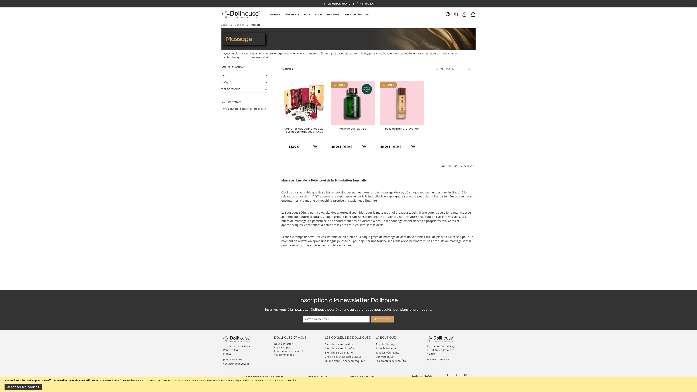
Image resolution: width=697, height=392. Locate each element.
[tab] (319, 14)
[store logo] (240, 14)
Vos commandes (284, 354)
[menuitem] (276, 14)
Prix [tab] (223, 75)
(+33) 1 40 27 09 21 (234, 359)
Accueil (225, 24)
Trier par (438, 68)
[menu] (319, 14)
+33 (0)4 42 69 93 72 (439, 359)
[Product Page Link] (304, 123)
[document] (349, 384)
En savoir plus (288, 380)
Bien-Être (239, 24)
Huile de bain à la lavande (402, 128)
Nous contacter (283, 344)
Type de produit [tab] (230, 89)
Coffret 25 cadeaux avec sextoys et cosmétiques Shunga (304, 130)
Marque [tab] (226, 82)
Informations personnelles (290, 351)
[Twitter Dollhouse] (456, 375)
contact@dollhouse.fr (236, 363)
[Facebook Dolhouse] (447, 375)
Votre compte (282, 347)
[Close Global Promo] (692, 3)
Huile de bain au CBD (353, 128)
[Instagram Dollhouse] (465, 375)
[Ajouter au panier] (315, 147)
